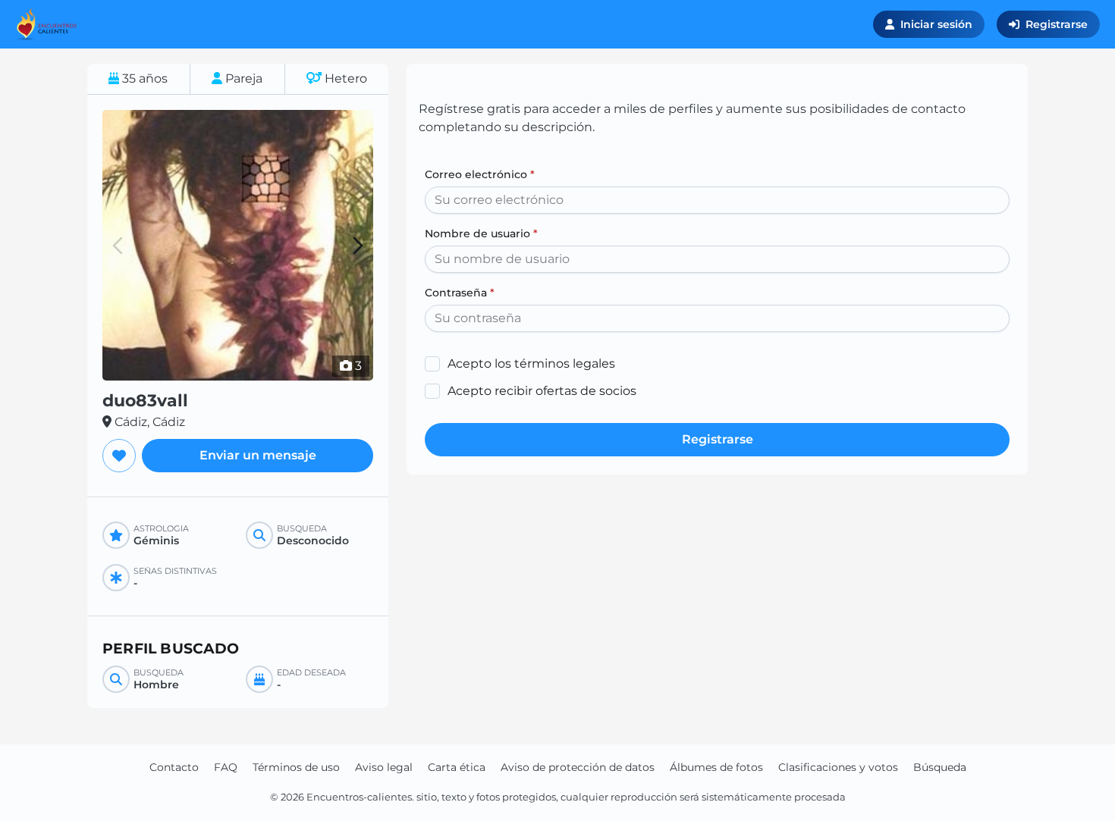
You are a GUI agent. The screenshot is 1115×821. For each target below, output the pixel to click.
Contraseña (460, 292)
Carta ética (456, 767)
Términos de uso (296, 767)
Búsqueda (939, 767)
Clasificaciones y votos (838, 767)
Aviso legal (384, 767)
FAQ (225, 767)
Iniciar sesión (936, 24)
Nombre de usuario (481, 233)
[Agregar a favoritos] (119, 455)
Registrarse (1056, 24)
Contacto (174, 767)
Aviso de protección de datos (578, 767)
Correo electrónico (480, 174)
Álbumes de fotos (716, 767)
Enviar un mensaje (257, 455)
